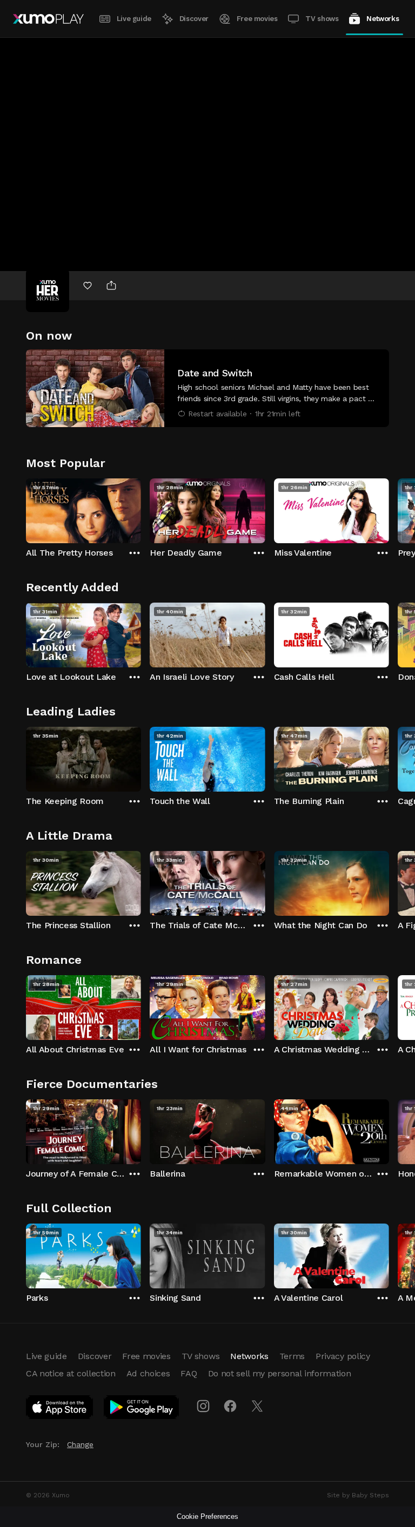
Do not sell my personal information (279, 1373)
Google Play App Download (142, 1409)
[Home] (48, 19)
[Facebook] (230, 1406)
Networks (382, 19)
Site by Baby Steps (358, 1495)
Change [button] (80, 1444)
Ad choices (148, 1373)
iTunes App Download (60, 1409)
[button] (207, 388)
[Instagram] (203, 1406)
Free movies (257, 19)
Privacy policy (343, 1356)
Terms (292, 1356)
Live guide (134, 19)
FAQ (188, 1373)
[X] (257, 1406)
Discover (194, 19)
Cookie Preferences (207, 1516)
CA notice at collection (71, 1373)
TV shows (321, 19)
